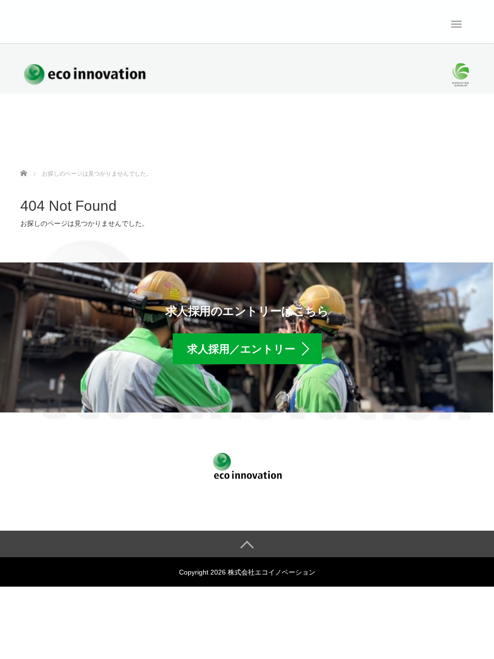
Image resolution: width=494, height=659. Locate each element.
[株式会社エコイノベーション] (44, 20)
